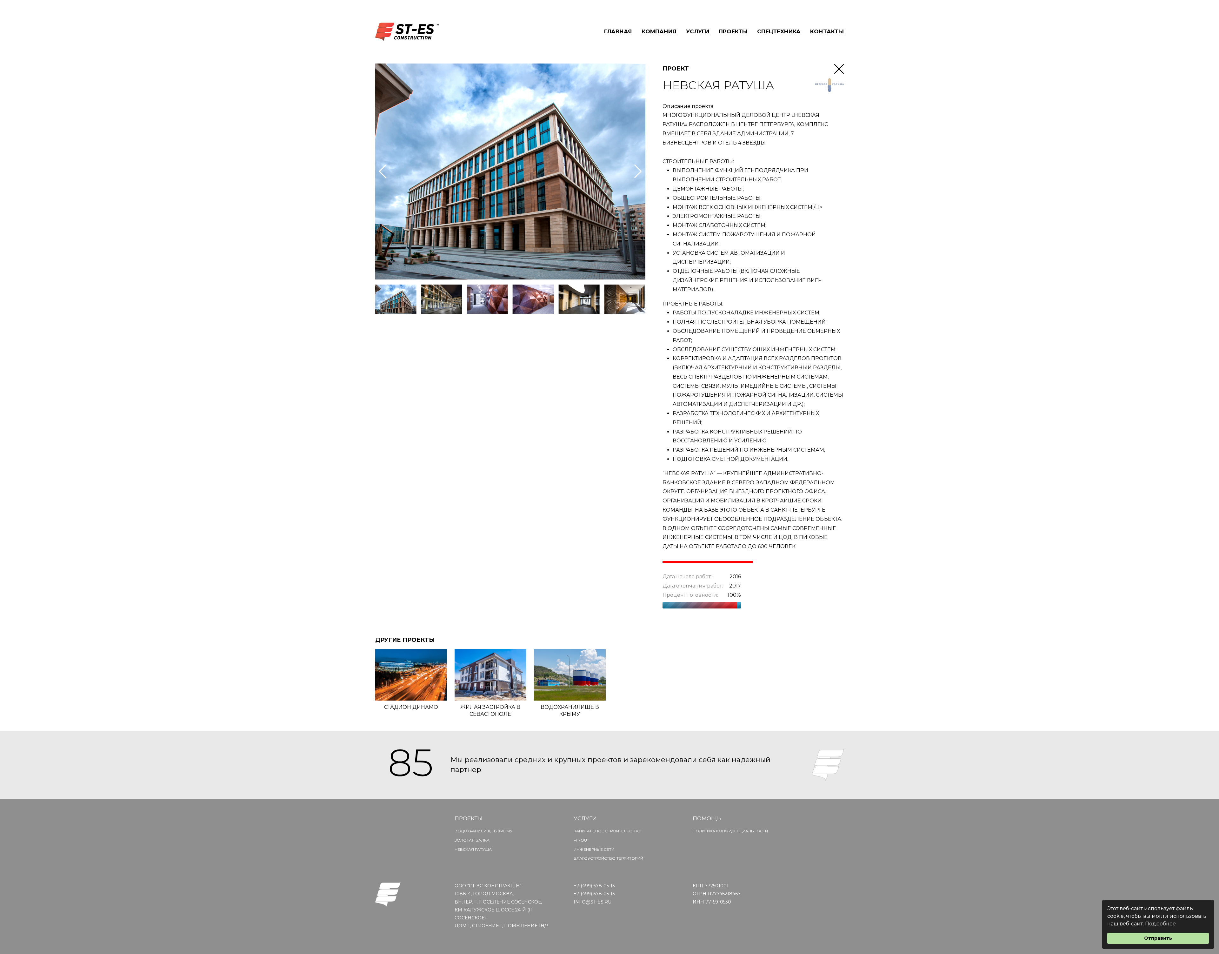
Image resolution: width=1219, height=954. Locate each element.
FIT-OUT (581, 840)
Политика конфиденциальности (730, 831)
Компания (659, 31)
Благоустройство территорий (608, 858)
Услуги (697, 31)
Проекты (733, 31)
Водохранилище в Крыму (483, 831)
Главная (618, 31)
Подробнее (1160, 924)
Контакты (827, 31)
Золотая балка (472, 840)
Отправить (1158, 938)
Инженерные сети (594, 849)
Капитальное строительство (607, 831)
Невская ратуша (473, 849)
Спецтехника (779, 31)
